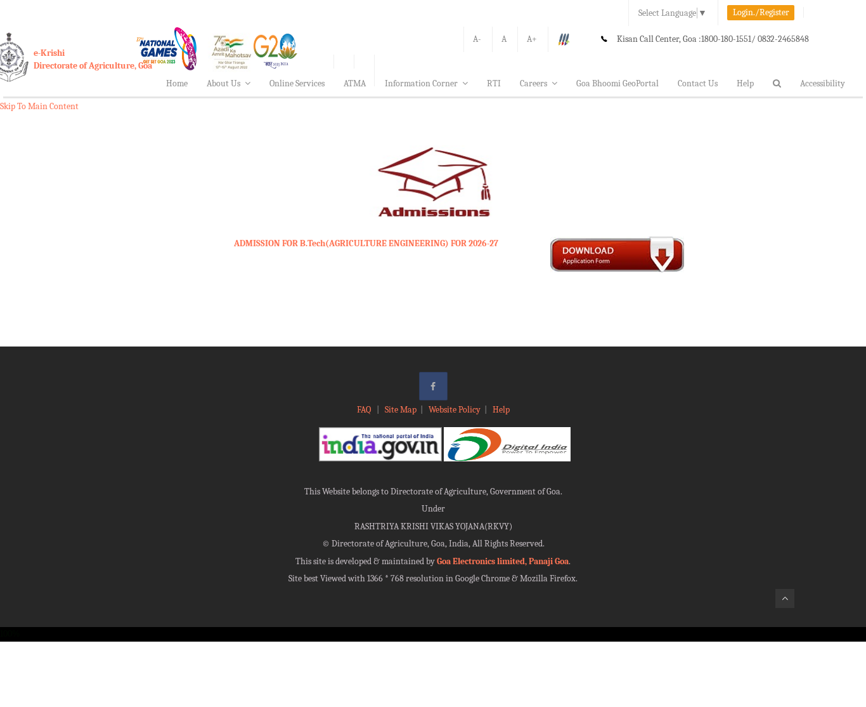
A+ (532, 39)
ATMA (355, 83)
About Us (223, 83)
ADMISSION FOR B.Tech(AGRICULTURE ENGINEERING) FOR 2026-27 (366, 243)
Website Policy (455, 409)
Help (745, 83)
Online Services (297, 83)
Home (177, 83)
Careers (533, 83)
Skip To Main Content (39, 106)
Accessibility (822, 83)
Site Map (401, 409)
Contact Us (698, 83)
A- (477, 39)
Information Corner (421, 83)
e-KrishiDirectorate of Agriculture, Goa (93, 59)
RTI (494, 83)
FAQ (365, 409)
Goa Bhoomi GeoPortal (617, 83)
